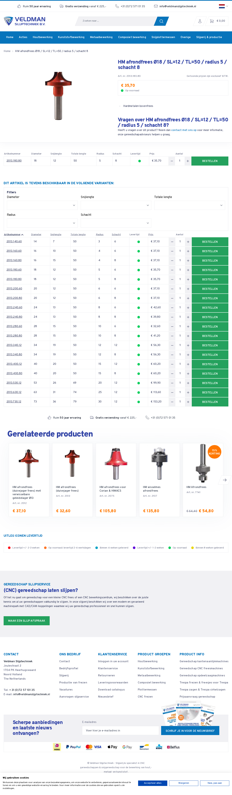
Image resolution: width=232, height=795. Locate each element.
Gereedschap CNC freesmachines (201, 668)
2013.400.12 (14, 364)
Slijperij (64, 675)
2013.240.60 (14, 307)
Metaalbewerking (149, 675)
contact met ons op (183, 130)
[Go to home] (24, 21)
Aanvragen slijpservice (74, 697)
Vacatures (66, 690)
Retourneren (106, 675)
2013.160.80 (14, 260)
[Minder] (172, 161)
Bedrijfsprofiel (68, 668)
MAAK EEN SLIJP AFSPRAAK (26, 621)
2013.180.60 (14, 270)
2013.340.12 (14, 345)
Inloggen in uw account (113, 661)
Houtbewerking (148, 661)
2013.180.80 (14, 161)
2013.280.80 (14, 336)
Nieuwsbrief (105, 697)
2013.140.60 (14, 241)
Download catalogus (111, 690)
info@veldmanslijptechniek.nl (178, 6)
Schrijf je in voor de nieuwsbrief (190, 731)
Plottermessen (147, 690)
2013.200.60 (14, 289)
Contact (64, 661)
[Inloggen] (201, 21)
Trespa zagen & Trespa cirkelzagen (202, 690)
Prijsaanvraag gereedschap (197, 697)
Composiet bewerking (152, 683)
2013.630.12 (14, 392)
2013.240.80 (14, 317)
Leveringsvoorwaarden (113, 683)
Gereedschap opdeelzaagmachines (202, 675)
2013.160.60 (14, 251)
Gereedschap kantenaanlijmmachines (204, 661)
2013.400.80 (14, 373)
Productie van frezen (73, 683)
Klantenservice (108, 668)
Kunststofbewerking (151, 668)
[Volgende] (225, 480)
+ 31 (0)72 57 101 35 (22, 690)
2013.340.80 (14, 354)
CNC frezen (145, 697)
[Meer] (188, 161)
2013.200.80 (14, 298)
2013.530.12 (14, 383)
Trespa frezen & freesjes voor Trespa (204, 683)
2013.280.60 (14, 326)
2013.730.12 (14, 402)
